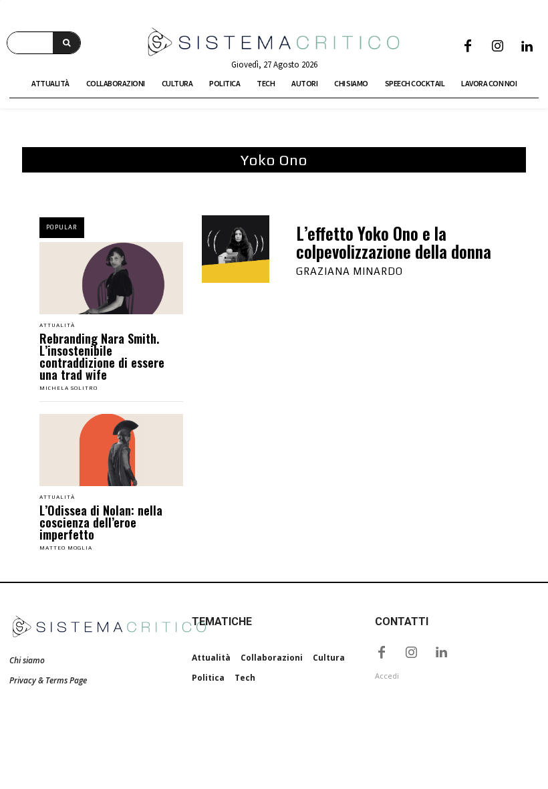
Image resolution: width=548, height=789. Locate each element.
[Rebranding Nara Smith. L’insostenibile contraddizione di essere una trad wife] (111, 278)
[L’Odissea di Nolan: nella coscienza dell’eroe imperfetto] (111, 450)
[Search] (66, 42)
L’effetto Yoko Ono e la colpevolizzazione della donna (393, 242)
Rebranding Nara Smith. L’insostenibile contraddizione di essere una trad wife (101, 356)
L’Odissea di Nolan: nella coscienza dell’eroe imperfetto (100, 522)
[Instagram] (497, 46)
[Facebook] (467, 46)
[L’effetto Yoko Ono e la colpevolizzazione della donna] (235, 249)
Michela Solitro (68, 388)
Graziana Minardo (349, 271)
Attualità (57, 325)
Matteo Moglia (65, 548)
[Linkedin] (526, 46)
